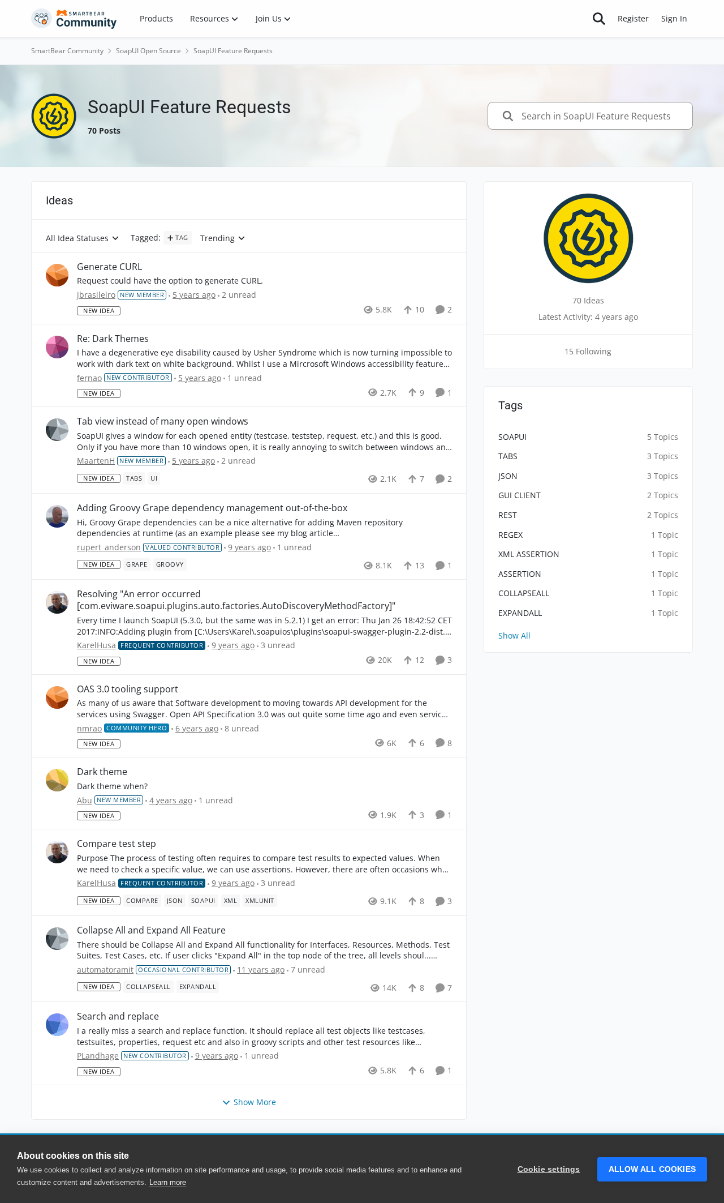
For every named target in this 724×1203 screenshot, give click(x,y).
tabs (508, 456)
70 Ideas (588, 300)
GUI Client (519, 495)
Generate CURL (109, 267)
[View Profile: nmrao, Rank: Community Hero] (57, 697)
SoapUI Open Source (148, 50)
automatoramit (105, 969)
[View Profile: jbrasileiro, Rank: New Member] (57, 275)
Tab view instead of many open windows (162, 421)
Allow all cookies (652, 1169)
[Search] (599, 18)
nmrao (89, 728)
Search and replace (118, 1016)
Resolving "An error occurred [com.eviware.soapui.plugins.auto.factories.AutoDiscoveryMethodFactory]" (236, 600)
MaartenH (96, 460)
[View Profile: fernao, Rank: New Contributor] (57, 347)
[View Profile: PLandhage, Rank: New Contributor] (57, 1024)
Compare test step (116, 844)
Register (633, 18)
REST (507, 515)
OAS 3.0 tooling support (127, 689)
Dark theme (102, 772)
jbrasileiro (96, 294)
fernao (89, 378)
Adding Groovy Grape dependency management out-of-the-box (212, 508)
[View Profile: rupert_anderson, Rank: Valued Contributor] (57, 516)
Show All (514, 635)
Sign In (674, 18)
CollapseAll (523, 593)
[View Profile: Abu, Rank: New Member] (57, 780)
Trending (217, 238)
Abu (84, 800)
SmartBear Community (67, 50)
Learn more (167, 1182)
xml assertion (528, 554)
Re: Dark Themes (113, 339)
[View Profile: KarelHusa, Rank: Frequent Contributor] (57, 602)
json (508, 475)
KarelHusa (96, 645)
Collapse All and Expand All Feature (151, 930)
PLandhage (98, 1055)
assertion (519, 573)
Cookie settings (549, 1169)
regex (510, 534)
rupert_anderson (109, 547)
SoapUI (512, 436)
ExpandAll (520, 612)
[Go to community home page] (74, 18)
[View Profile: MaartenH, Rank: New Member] (57, 429)
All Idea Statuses (77, 238)
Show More (255, 1102)
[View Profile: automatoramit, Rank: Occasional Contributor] (57, 938)
